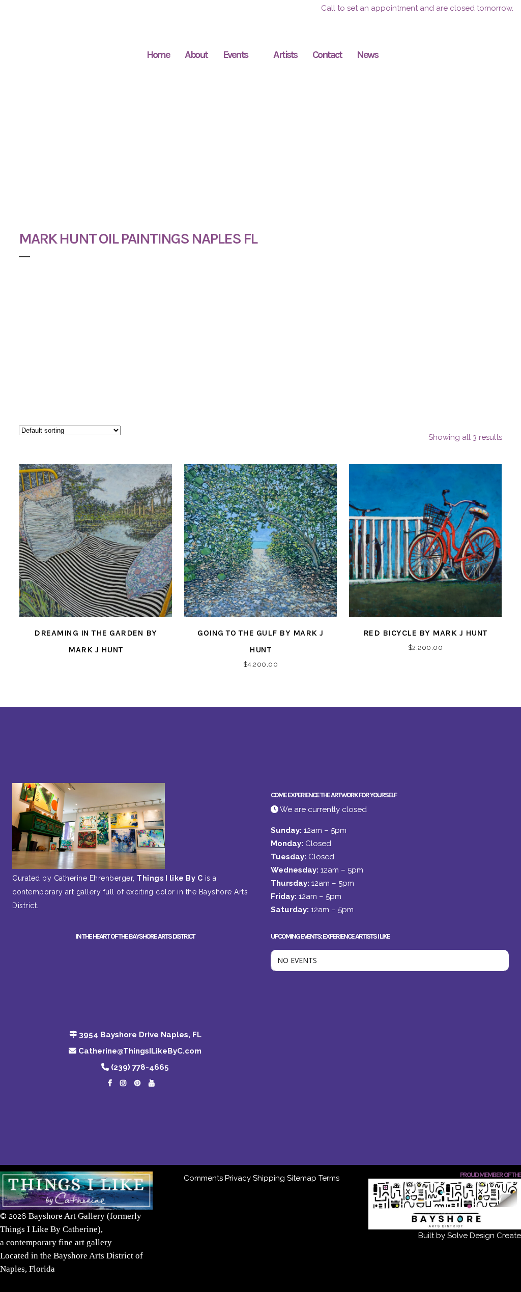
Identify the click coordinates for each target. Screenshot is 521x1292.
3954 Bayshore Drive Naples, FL (140, 1034)
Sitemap (301, 1178)
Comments (203, 1178)
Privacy (238, 1178)
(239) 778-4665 (140, 1067)
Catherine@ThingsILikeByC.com (139, 1051)
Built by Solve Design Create (469, 1235)
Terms (329, 1178)
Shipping (269, 1178)
